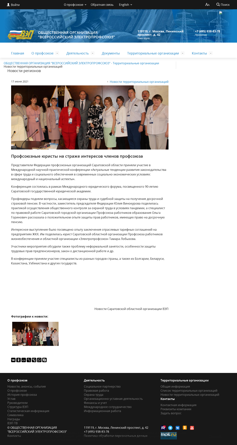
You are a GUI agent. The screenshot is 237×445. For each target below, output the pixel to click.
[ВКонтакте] (13, 360)
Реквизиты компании (176, 409)
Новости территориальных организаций (139, 82)
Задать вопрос (171, 413)
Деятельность (77, 53)
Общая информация (175, 386)
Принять (215, 436)
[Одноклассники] (18, 360)
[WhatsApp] (39, 360)
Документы (111, 53)
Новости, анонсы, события (26, 386)
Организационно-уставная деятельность (113, 399)
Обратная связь (102, 5)
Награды (13, 419)
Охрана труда (93, 395)
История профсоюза (22, 395)
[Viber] (34, 360)
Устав (11, 399)
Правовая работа (96, 390)
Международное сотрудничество (108, 407)
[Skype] (44, 360)
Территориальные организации (153, 53)
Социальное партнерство (102, 386)
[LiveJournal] (29, 360)
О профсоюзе (73, 5)
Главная (17, 53)
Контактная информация (178, 405)
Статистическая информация (28, 411)
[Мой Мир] (23, 360)
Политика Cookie (94, 440)
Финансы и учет (95, 403)
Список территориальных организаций (189, 390)
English (124, 5)
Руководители (17, 403)
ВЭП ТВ (12, 423)
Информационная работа (102, 411)
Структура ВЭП (17, 407)
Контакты (199, 53)
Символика (15, 415)
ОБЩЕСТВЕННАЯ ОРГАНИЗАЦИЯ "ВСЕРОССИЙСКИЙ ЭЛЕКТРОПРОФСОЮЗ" (76, 34)
